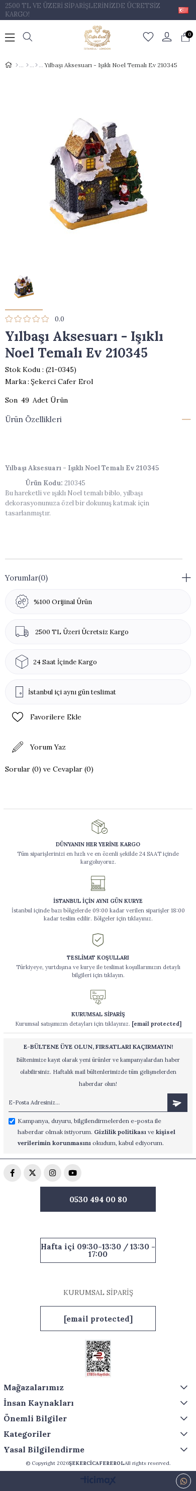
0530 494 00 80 (98, 1199)
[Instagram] (52, 1173)
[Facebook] (12, 1173)
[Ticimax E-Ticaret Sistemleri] (98, 1481)
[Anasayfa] (17, 65)
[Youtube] (72, 1173)
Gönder (177, 1102)
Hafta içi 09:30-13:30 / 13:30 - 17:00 (98, 1250)
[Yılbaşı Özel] (27, 65)
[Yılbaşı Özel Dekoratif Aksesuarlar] (36, 65)
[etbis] (98, 1358)
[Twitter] (32, 1173)
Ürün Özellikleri (33, 419)
